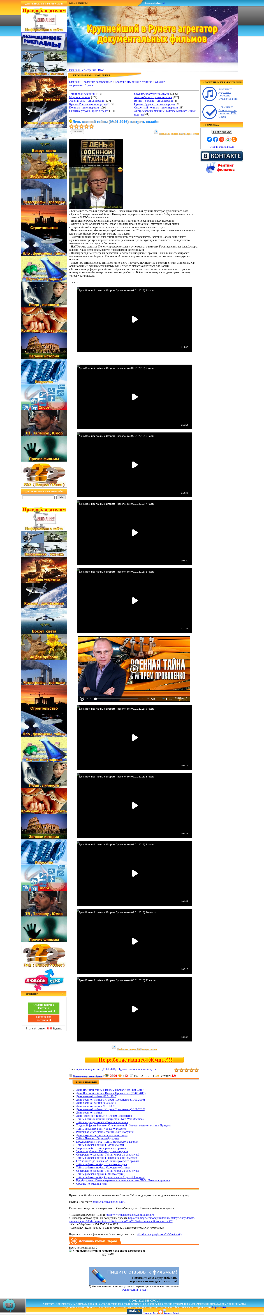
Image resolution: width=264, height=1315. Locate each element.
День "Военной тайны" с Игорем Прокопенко (104, 1115)
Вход (101, 69)
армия (80, 1069)
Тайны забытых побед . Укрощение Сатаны (103, 1167)
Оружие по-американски (91, 1183)
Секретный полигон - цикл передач (156, 107)
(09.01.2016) (109, 1069)
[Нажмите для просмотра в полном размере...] (96, 208)
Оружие (123, 1069)
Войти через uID (222, 131)
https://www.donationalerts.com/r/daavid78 (130, 1214)
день (153, 1069)
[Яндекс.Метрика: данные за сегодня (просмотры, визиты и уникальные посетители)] (171, 1311)
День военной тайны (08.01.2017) (96, 1096)
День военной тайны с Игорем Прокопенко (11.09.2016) (110, 1099)
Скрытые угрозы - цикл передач (88, 110)
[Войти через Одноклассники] (234, 139)
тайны (133, 1069)
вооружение (92, 1069)
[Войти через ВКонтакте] (209, 139)
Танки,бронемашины (82, 93)
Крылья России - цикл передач (88, 104)
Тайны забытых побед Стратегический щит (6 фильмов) (110, 1177)
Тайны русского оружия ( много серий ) (100, 1173)
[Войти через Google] (228, 139)
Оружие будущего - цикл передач (154, 104)
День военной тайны (89, 1112)
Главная (74, 69)
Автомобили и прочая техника (153, 97)
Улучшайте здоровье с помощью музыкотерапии (228, 93)
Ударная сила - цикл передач (86, 100)
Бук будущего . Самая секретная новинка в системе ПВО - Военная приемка (123, 1180)
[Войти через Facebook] (215, 139)
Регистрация (88, 69)
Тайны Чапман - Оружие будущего (97, 1138)
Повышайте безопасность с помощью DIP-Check (228, 111)
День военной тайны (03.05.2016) (96, 1102)
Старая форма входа (222, 146)
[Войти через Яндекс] (221, 139)
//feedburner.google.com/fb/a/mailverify (159, 1234)
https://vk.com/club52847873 (109, 1201)
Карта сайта (219, 1307)
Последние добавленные (97, 81)
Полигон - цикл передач (84, 107)
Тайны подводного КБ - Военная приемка (102, 1122)
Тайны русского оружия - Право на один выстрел (106, 1157)
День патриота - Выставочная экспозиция (102, 1135)
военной (143, 1069)
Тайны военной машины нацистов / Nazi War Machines (109, 1118)
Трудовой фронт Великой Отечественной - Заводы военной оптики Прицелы (123, 1125)
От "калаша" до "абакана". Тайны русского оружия (107, 1161)
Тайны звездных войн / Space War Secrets (101, 1128)
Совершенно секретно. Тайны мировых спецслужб (107, 1154)
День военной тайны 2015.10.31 (95, 1106)
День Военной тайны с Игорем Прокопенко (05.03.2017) (110, 1093)
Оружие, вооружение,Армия (151, 93)
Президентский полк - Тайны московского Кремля (107, 1141)
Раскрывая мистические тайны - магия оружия (104, 1131)
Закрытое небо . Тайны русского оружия (101, 1148)
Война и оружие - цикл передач (153, 100)
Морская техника (79, 97)
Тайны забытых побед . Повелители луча (101, 1164)
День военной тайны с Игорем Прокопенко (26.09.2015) (110, 1109)
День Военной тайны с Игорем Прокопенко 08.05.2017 (110, 1089)
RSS (164, 3)
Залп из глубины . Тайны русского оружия (102, 1151)
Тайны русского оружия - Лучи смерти (100, 1144)
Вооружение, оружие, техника (133, 81)
